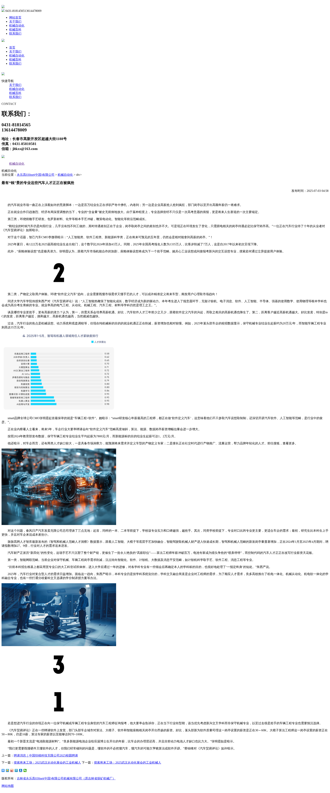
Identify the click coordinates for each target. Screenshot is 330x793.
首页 (12, 47)
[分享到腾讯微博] (16, 770)
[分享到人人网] (20, 770)
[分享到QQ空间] (7, 770)
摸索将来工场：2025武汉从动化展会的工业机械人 (47, 762)
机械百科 (15, 29)
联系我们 (15, 33)
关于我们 (15, 21)
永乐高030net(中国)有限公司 (35, 174)
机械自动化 (16, 25)
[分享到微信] (25, 770)
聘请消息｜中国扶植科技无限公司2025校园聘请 (46, 755)
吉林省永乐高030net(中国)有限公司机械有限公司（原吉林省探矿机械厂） (66, 778)
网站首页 (15, 17)
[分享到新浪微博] (12, 770)
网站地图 (8, 785)
